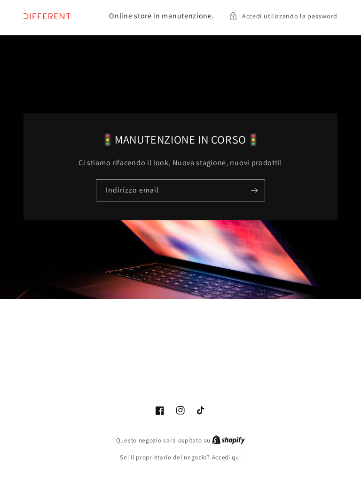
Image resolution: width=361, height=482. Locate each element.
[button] (283, 16)
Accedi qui (226, 457)
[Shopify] (228, 440)
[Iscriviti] (254, 190)
